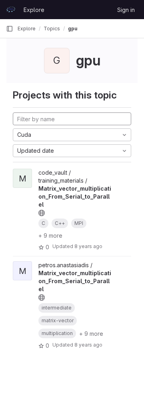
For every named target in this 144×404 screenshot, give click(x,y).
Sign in (126, 9)
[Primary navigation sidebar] (9, 28)
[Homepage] (10, 9)
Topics (52, 29)
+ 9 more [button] (50, 235)
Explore (34, 9)
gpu (72, 29)
